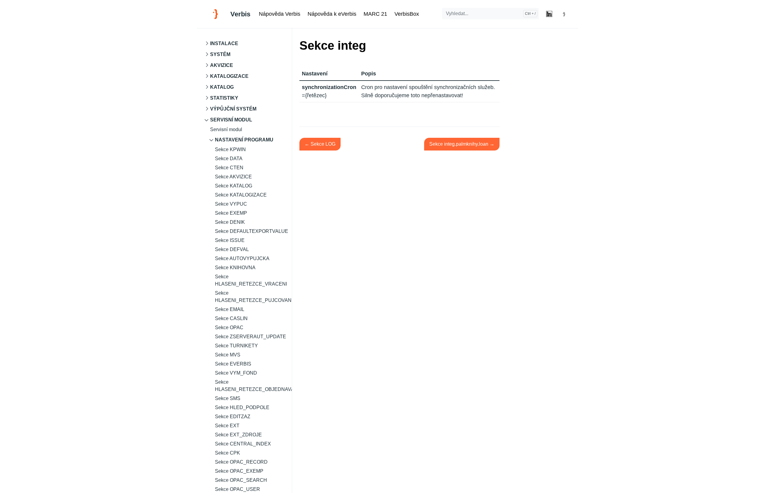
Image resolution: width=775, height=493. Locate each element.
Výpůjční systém (233, 108)
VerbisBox (406, 14)
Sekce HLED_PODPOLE (242, 407)
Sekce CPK (227, 452)
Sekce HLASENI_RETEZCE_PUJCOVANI (253, 296)
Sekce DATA (228, 158)
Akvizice (221, 65)
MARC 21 (375, 14)
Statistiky (224, 98)
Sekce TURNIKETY (236, 345)
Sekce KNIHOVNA (235, 267)
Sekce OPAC (229, 327)
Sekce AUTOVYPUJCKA (242, 258)
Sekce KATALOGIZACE (241, 194)
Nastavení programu (244, 139)
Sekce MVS (227, 354)
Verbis (240, 14)
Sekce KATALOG (233, 185)
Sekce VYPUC (231, 204)
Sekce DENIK (230, 222)
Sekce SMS (227, 398)
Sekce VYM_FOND (236, 373)
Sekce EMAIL (229, 309)
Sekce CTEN (229, 167)
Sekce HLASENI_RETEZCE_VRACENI (251, 280)
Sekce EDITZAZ (232, 416)
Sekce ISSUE (230, 240)
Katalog (222, 87)
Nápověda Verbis (279, 14)
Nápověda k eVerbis (332, 14)
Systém (220, 54)
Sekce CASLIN (231, 318)
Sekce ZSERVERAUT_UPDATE (250, 336)
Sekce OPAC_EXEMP (239, 471)
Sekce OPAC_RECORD (241, 462)
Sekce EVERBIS (233, 363)
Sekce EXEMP (231, 213)
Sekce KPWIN (230, 149)
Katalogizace (229, 76)
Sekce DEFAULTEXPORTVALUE (251, 231)
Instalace (224, 43)
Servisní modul (231, 119)
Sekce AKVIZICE (233, 176)
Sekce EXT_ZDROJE (238, 434)
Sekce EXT (227, 425)
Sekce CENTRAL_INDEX (243, 443)
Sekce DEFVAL (232, 249)
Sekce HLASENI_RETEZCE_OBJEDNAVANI (253, 385)
